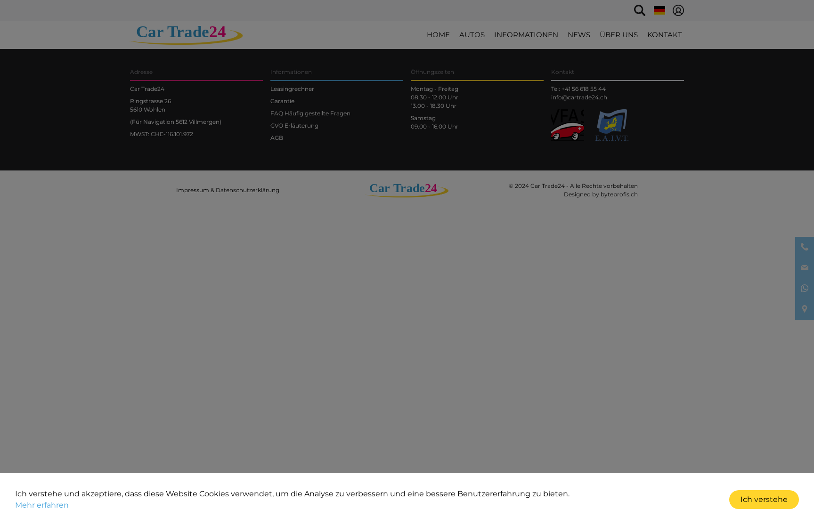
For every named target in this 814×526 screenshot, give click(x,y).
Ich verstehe (764, 499)
